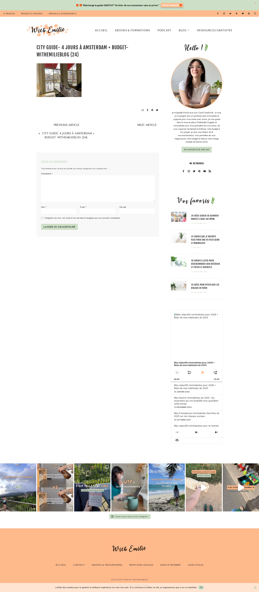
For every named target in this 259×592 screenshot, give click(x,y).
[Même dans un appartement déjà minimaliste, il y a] (241, 487)
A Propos (9, 13)
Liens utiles (196, 565)
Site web (122, 207)
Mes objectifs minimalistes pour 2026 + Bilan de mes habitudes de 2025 (195, 387)
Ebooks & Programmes (107, 565)
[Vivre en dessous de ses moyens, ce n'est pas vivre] (167, 487)
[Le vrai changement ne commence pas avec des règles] (18, 487)
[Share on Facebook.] (147, 110)
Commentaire (47, 173)
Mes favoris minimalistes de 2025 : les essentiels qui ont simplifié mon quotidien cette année (196, 400)
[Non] (255, 587)
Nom (43, 207)
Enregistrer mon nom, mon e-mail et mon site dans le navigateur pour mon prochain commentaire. (82, 218)
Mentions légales (141, 565)
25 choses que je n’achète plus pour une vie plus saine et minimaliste (205, 239)
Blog (183, 30)
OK (201, 587)
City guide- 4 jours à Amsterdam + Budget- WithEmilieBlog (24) (68, 135)
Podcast (164, 30)
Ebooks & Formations (132, 30)
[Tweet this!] (157, 110)
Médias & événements (63, 13)
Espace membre (170, 565)
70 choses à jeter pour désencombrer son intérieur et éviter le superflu (205, 264)
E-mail (83, 207)
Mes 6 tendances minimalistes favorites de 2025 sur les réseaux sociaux (196, 415)
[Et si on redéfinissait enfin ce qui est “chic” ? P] (92, 487)
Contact (79, 565)
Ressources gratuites (214, 30)
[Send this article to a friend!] (143, 110)
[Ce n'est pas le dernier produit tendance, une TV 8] (55, 487)
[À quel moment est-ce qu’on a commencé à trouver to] (129, 487)
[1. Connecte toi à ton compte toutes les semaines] (204, 487)
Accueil (101, 30)
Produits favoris (32, 13)
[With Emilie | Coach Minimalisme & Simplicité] (48, 30)
